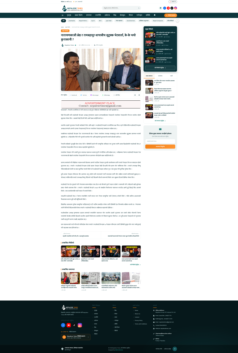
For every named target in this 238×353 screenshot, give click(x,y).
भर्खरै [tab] (171, 76)
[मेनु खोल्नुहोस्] (62, 15)
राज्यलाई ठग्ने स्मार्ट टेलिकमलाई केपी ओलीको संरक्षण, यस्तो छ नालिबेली (164, 114)
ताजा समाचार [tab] (149, 76)
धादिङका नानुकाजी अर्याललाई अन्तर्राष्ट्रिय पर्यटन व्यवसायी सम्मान (69, 287)
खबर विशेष (78, 15)
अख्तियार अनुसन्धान (144, 21)
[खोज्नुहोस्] (139, 8)
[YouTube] (168, 8)
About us (137, 314)
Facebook (74, 95)
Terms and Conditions (141, 324)
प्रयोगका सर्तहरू (167, 349)
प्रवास (116, 317)
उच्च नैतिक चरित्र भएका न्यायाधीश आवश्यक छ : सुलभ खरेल (164, 82)
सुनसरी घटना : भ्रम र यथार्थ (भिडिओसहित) (87, 260)
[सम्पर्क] (160, 8)
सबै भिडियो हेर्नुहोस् (134, 265)
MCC (100, 21)
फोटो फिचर (117, 327)
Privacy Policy (139, 320)
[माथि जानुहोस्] (175, 349)
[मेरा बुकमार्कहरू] (154, 15)
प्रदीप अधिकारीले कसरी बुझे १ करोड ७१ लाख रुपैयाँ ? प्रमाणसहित (70, 260)
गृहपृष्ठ (69, 15)
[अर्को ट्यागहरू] (177, 20)
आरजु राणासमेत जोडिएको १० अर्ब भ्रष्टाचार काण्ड (110, 260)
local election (131, 21)
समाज (95, 324)
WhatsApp (107, 95)
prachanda (72, 21)
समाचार (89, 15)
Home (136, 310)
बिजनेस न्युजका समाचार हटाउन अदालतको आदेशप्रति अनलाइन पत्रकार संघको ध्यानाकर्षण (131, 288)
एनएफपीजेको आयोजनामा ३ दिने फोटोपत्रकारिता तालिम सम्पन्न (109, 287)
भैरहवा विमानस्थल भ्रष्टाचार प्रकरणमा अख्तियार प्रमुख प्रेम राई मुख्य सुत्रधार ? (163, 90)
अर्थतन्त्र (107, 15)
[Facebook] (164, 8)
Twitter (84, 95)
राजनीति (98, 15)
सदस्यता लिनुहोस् (160, 146)
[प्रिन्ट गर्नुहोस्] (135, 95)
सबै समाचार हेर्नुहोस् (159, 121)
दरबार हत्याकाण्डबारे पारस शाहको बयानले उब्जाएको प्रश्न (130, 260)
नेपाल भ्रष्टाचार (119, 21)
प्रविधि (148, 15)
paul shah (108, 21)
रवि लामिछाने (170, 21)
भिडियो (95, 334)
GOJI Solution (119, 350)
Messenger (95, 95)
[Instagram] (175, 8)
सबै (63, 21)
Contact (137, 317)
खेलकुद (122, 15)
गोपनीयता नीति (159, 349)
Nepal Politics (83, 21)
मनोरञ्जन (139, 15)
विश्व (114, 15)
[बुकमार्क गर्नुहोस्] (139, 95)
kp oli (93, 21)
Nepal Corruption (158, 21)
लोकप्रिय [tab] (160, 76)
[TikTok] (171, 8)
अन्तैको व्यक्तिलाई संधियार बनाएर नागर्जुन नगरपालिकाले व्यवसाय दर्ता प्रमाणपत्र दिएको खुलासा (89, 288)
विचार (131, 15)
